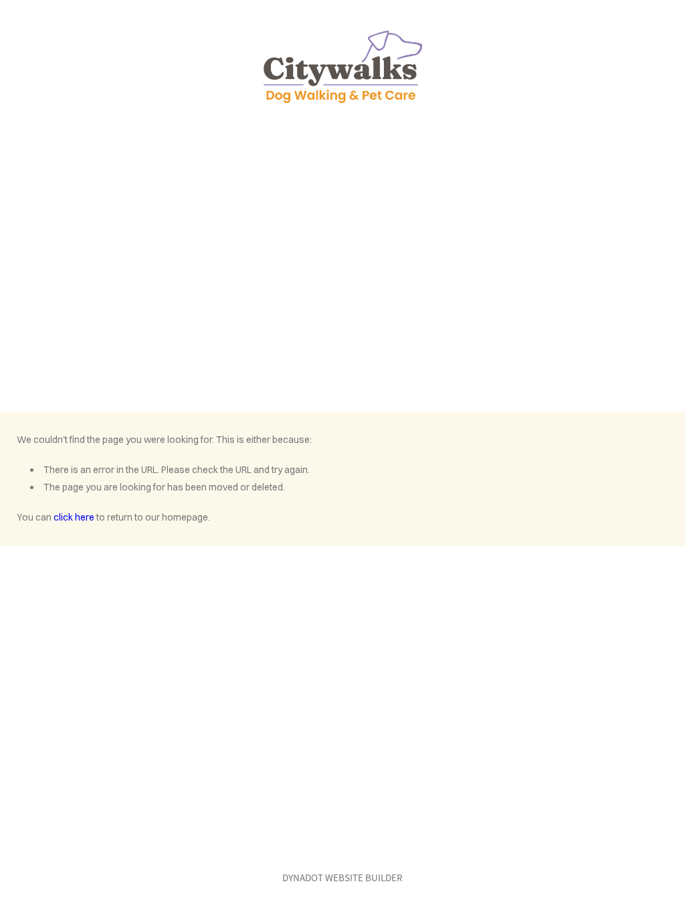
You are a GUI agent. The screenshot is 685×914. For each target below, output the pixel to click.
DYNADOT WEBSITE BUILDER (342, 877)
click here (74, 517)
